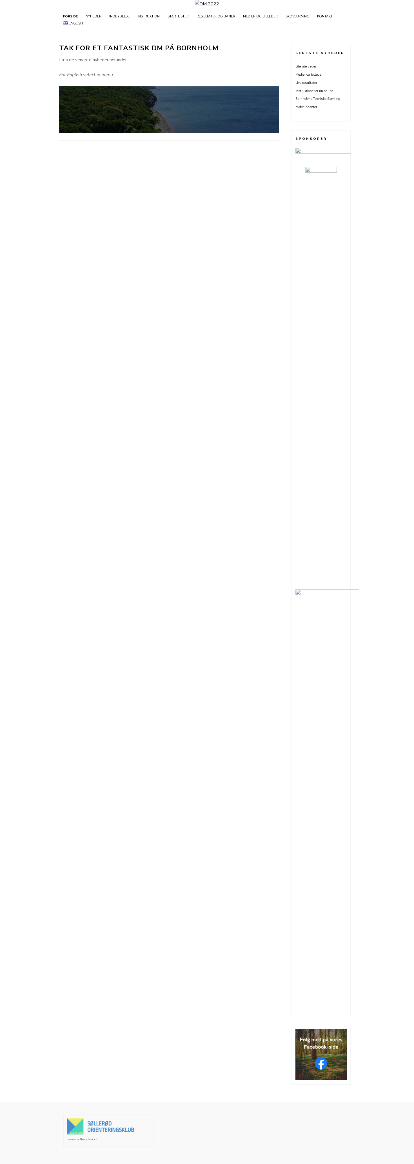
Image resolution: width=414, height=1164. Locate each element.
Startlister (178, 16)
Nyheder (93, 16)
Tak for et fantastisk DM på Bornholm (139, 48)
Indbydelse (119, 16)
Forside (70, 16)
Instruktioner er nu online (314, 91)
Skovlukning (297, 16)
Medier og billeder (260, 16)
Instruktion (148, 16)
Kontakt (325, 16)
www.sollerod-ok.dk (82, 1139)
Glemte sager (305, 66)
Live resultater (306, 82)
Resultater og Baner (216, 16)
